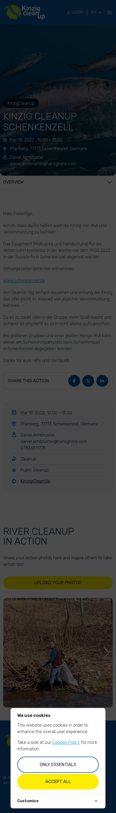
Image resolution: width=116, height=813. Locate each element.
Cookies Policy (66, 742)
